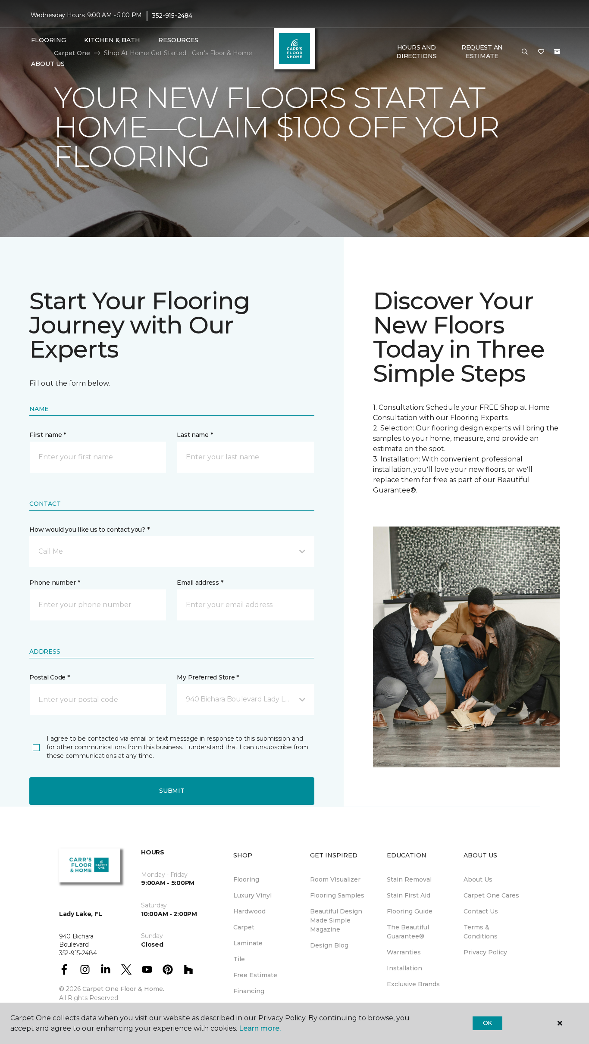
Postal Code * (49, 677)
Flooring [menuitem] (246, 879)
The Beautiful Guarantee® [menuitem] (408, 931)
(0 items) (557, 52)
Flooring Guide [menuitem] (409, 911)
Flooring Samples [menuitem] (337, 895)
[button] (525, 52)
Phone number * (54, 583)
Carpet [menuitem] (243, 927)
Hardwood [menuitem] (249, 911)
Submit (171, 791)
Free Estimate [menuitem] (255, 975)
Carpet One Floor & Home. (123, 989)
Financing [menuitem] (248, 991)
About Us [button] (48, 64)
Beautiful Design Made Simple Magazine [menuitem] (336, 920)
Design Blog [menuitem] (329, 945)
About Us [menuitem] (478, 879)
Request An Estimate (482, 52)
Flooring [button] (48, 40)
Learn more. (260, 1028)
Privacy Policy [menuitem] (485, 952)
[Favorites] (541, 52)
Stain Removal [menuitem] (409, 879)
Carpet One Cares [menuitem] (491, 895)
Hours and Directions (416, 52)
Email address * (200, 583)
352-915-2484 (172, 15)
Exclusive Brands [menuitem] (413, 984)
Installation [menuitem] (404, 968)
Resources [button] (178, 40)
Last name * (195, 435)
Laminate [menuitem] (248, 943)
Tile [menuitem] (239, 959)
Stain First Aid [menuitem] (408, 895)
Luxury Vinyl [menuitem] (252, 895)
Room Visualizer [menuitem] (335, 879)
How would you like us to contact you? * (89, 530)
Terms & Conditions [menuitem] (481, 931)
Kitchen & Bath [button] (112, 40)
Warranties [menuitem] (404, 952)
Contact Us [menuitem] (481, 911)
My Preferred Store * (207, 677)
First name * (47, 435)
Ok (487, 1023)
